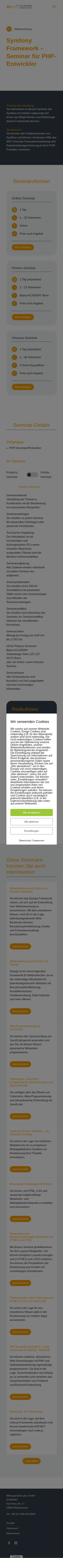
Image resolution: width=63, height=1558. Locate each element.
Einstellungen (31, 830)
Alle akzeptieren (31, 812)
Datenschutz (25, 840)
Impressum (38, 840)
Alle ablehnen (31, 821)
